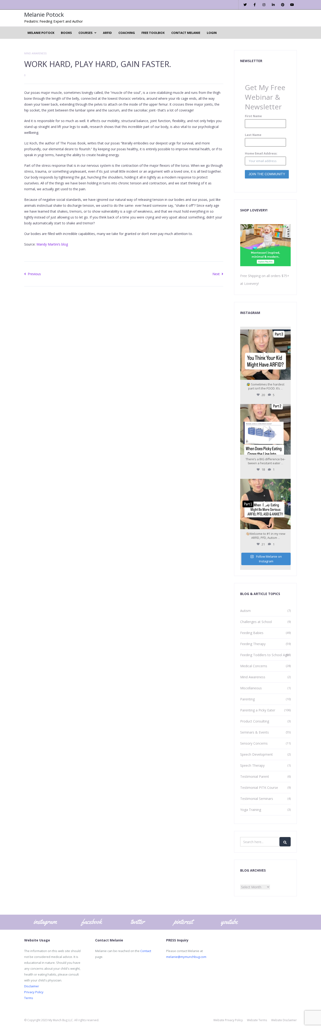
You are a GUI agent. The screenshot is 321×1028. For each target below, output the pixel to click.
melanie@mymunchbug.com (186, 957)
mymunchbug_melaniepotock (265, 333)
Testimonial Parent (254, 776)
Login (212, 33)
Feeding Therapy (253, 644)
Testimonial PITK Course (259, 787)
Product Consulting (254, 721)
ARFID (107, 33)
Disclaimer (31, 986)
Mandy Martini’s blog (52, 244)
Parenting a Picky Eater (257, 710)
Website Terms (257, 1020)
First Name (253, 116)
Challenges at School (256, 621)
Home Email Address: (261, 153)
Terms (28, 998)
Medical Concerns (253, 666)
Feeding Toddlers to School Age (264, 655)
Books (66, 33)
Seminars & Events (254, 732)
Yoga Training (250, 809)
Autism (245, 610)
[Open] (265, 354)
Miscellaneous (251, 688)
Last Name (253, 135)
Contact (145, 951)
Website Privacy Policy (228, 1020)
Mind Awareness (35, 53)
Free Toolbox (153, 33)
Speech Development (256, 754)
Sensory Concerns (254, 743)
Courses (85, 33)
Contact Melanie (185, 33)
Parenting (247, 699)
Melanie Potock (44, 14)
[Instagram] (286, 375)
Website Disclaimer (284, 1020)
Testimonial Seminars (256, 798)
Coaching (126, 33)
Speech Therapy (252, 765)
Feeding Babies (251, 633)
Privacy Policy (33, 992)
